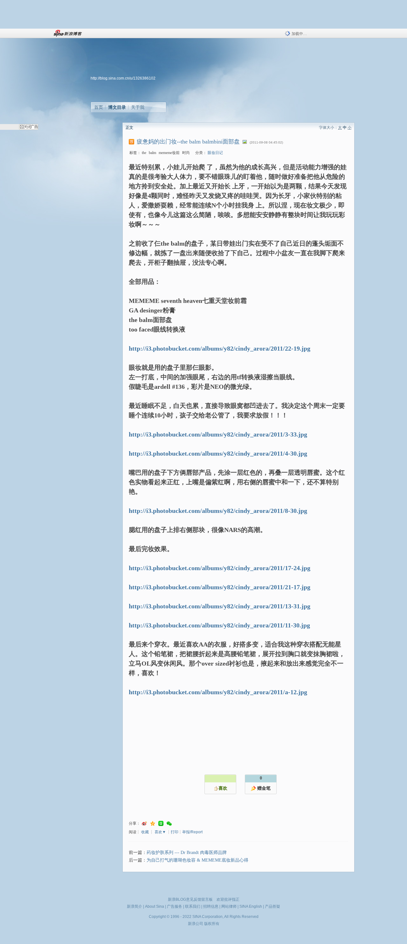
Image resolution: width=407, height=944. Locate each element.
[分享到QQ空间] (152, 823)
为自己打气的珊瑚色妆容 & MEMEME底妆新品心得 (197, 860)
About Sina (154, 906)
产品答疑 (272, 906)
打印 (174, 832)
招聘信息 (210, 906)
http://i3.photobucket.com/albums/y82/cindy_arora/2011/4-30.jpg (218, 453)
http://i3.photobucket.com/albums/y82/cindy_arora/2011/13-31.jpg (219, 606)
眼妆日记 (215, 152)
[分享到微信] (169, 823)
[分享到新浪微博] (144, 823)
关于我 (137, 107)
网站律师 (229, 906)
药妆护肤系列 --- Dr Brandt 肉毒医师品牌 (187, 852)
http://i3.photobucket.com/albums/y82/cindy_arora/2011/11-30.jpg (219, 625)
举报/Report (192, 832)
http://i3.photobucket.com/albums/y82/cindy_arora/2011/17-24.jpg (219, 567)
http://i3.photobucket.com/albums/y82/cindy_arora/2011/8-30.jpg (218, 510)
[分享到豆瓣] (160, 823)
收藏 (145, 832)
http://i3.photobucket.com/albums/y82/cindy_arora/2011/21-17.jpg (219, 587)
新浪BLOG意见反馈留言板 (190, 899)
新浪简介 (134, 906)
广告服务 (174, 906)
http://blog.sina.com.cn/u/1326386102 (123, 78)
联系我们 (192, 906)
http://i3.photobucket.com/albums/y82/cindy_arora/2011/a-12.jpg (218, 692)
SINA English (250, 906)
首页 (98, 107)
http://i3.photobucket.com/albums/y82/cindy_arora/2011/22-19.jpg (219, 348)
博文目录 (117, 107)
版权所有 (211, 923)
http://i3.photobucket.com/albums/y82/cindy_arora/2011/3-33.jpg (218, 434)
